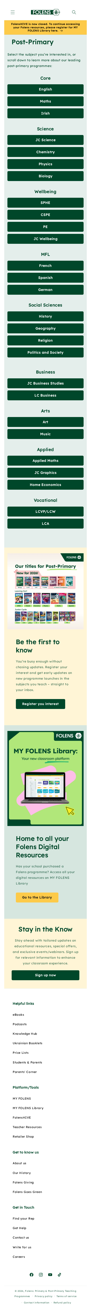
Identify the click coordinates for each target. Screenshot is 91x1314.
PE (45, 227)
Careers (19, 1257)
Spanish (45, 277)
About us (19, 1163)
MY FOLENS (22, 1098)
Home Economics (45, 485)
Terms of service (67, 1296)
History (45, 316)
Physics (45, 164)
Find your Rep (23, 1218)
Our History (22, 1173)
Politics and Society (45, 352)
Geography (46, 328)
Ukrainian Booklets (28, 1043)
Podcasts (20, 1024)
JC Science (46, 140)
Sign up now (45, 975)
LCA (45, 523)
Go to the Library (37, 897)
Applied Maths (46, 460)
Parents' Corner (25, 1072)
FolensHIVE (22, 1117)
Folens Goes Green (27, 1192)
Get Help (19, 1228)
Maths (45, 101)
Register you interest (40, 704)
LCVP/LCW (46, 511)
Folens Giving (23, 1182)
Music (45, 434)
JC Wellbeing (46, 239)
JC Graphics (45, 472)
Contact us (21, 1237)
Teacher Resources (27, 1127)
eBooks (18, 1015)
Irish (45, 113)
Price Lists (21, 1053)
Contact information (37, 1302)
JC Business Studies (45, 383)
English (45, 89)
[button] (12, 12)
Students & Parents (27, 1062)
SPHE (45, 202)
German (45, 290)
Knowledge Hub (25, 1034)
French (45, 265)
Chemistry (45, 152)
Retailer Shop (23, 1136)
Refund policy (62, 1302)
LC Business (45, 395)
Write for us (22, 1247)
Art (45, 422)
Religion (45, 340)
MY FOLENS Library (28, 1108)
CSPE (45, 215)
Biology (45, 176)
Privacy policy (43, 1296)
